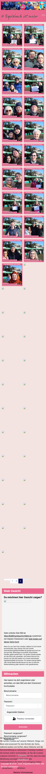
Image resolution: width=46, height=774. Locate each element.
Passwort (8, 701)
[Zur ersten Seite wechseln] (5, 579)
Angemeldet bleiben (15, 712)
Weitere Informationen (23, 772)
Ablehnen (21, 768)
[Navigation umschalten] (43, 15)
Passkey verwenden (25, 719)
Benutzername (10, 691)
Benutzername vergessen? (15, 736)
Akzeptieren (7, 768)
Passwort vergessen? (13, 733)
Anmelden (23, 727)
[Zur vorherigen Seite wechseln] (8, 579)
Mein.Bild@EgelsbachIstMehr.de (18, 636)
